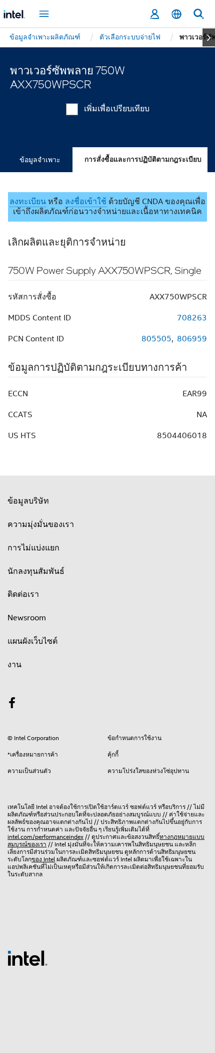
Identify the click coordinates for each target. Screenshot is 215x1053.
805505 (157, 339)
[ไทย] (176, 14)
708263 (192, 318)
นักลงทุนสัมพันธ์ (36, 571)
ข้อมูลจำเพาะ (40, 159)
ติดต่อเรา (23, 594)
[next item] (208, 37)
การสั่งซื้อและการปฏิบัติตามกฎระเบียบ (143, 159)
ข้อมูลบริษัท (28, 501)
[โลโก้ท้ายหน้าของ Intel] (28, 958)
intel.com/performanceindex (46, 836)
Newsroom (27, 618)
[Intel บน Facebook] (12, 705)
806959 (192, 339)
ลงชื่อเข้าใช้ (85, 202)
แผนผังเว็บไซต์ (33, 641)
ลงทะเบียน (28, 202)
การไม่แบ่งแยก (34, 548)
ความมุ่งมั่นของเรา (41, 524)
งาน (15, 665)
